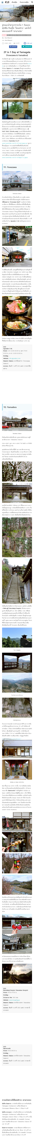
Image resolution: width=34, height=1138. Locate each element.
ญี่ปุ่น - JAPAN (10, 35)
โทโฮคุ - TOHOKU (17, 35)
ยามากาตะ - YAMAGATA (26, 35)
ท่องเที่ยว (4, 35)
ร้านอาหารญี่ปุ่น (24, 2)
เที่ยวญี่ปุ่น (14, 2)
